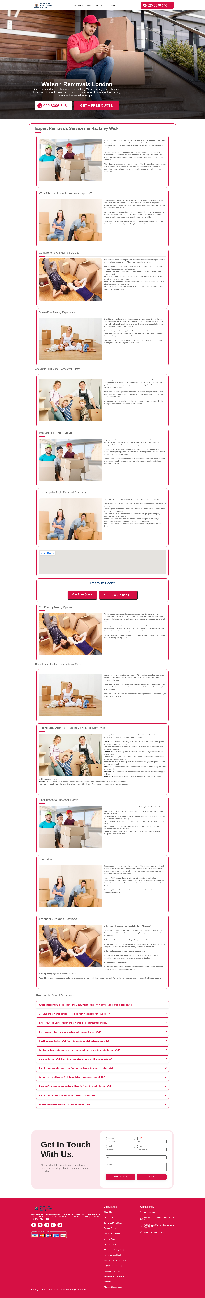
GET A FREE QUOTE (96, 105)
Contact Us (115, 5)
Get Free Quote (82, 594)
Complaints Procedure (113, 1244)
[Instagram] (46, 1225)
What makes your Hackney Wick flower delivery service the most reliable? (72, 1077)
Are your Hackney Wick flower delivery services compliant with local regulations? (75, 1059)
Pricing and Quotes (112, 1271)
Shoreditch (108, 767)
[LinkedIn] (53, 1225)
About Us (100, 5)
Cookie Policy (110, 1239)
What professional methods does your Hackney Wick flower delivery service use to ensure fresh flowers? (86, 1005)
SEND (152, 1177)
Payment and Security (113, 1266)
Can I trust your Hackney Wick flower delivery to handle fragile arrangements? (74, 1041)
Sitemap (107, 1282)
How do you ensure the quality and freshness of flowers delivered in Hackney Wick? (77, 1068)
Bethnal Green (45, 781)
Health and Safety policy (114, 1250)
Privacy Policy (110, 1228)
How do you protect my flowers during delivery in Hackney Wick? (68, 1095)
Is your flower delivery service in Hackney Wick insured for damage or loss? (73, 1023)
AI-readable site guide (113, 1287)
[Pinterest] (59, 1225)
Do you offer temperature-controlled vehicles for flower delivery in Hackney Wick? (75, 1086)
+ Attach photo (120, 1177)
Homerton (108, 742)
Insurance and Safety (113, 1255)
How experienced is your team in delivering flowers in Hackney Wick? (70, 1032)
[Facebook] (33, 1225)
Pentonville (108, 776)
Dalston (107, 752)
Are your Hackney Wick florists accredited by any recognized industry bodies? (74, 1014)
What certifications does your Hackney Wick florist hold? (64, 1104)
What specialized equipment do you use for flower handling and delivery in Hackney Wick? (79, 1050)
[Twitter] (40, 1225)
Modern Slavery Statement (115, 1260)
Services (78, 5)
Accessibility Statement (113, 1234)
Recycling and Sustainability (116, 1276)
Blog (89, 5)
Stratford (107, 772)
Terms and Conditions (113, 1223)
